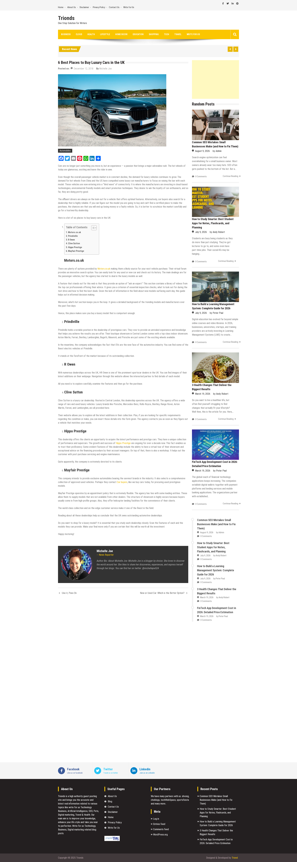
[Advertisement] (215, 79)
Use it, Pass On (69, 593)
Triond (235, 857)
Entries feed (159, 824)
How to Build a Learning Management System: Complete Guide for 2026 (215, 570)
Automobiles (65, 150)
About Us (71, 7)
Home (60, 7)
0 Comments (201, 176)
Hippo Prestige (75, 247)
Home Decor (121, 34)
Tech (166, 34)
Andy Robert (219, 232)
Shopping (154, 34)
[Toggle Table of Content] (92, 227)
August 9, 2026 (202, 151)
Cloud (79, 34)
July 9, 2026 (201, 232)
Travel (177, 34)
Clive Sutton (74, 243)
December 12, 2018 (83, 68)
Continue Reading (230, 176)
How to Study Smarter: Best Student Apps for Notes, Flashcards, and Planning (213, 223)
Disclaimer (84, 7)
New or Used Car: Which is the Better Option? (162, 593)
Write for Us (128, 7)
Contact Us (114, 7)
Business (66, 34)
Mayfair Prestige (76, 251)
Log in (156, 818)
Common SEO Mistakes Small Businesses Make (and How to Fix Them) (216, 524)
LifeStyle (105, 34)
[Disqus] (123, 638)
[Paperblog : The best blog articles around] (112, 840)
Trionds (66, 18)
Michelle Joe (105, 68)
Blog (110, 801)
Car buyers (122, 482)
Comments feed (161, 829)
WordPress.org (160, 834)
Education (138, 34)
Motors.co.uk (74, 232)
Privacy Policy (99, 7)
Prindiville (73, 236)
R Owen (71, 239)
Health (91, 34)
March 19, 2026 (202, 393)
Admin (219, 151)
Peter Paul (218, 312)
